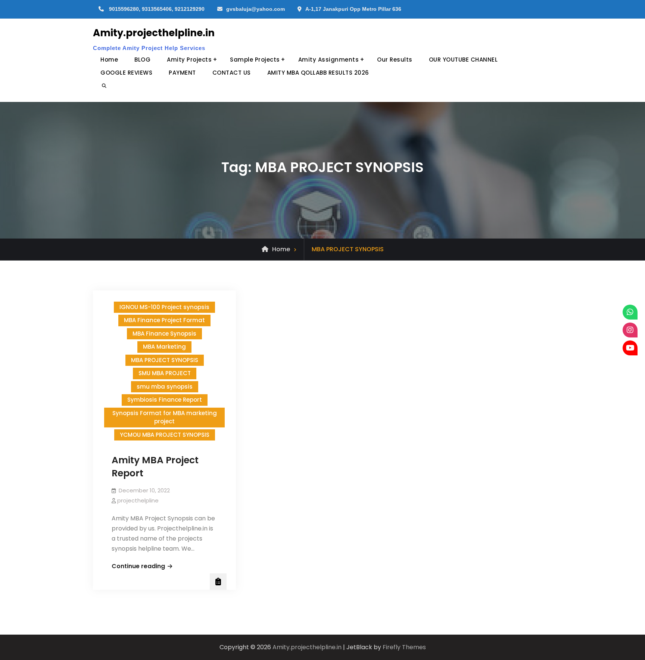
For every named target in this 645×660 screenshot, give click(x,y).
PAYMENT (182, 73)
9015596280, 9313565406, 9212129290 (157, 9)
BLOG (142, 59)
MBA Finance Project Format (164, 320)
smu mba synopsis (165, 386)
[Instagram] (630, 330)
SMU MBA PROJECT (164, 373)
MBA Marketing (164, 347)
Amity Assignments (328, 59)
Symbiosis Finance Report (164, 400)
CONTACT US (231, 73)
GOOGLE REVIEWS (126, 73)
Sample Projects (255, 59)
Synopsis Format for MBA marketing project (164, 417)
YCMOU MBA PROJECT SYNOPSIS (164, 435)
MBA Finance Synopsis (164, 333)
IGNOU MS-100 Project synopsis (164, 307)
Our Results (394, 59)
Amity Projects (189, 59)
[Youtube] (630, 347)
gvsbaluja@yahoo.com (255, 9)
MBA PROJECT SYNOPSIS (164, 360)
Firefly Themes (404, 647)
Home (109, 59)
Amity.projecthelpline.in (154, 33)
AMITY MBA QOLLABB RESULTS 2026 (318, 73)
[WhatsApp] (630, 312)
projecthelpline (138, 500)
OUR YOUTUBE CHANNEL (463, 59)
